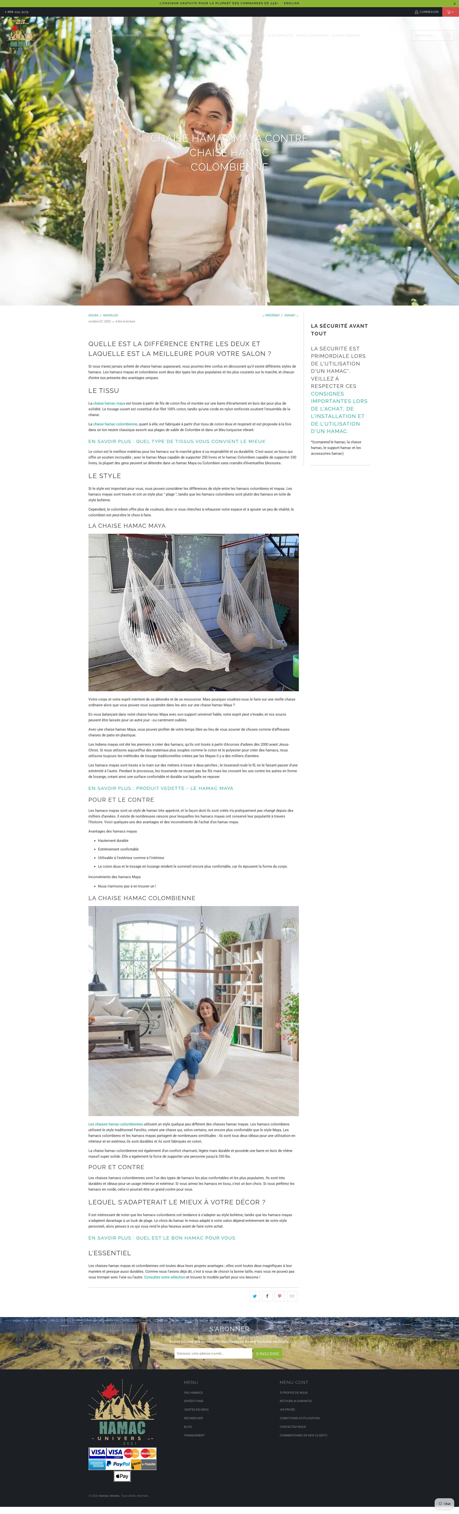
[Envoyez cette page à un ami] (292, 1296)
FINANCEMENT (194, 1435)
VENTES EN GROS (196, 1409)
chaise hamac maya (109, 403)
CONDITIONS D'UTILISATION (300, 1418)
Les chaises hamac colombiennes (115, 1124)
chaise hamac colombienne (115, 424)
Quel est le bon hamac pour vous (185, 1237)
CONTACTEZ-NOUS (293, 1427)
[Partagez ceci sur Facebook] (267, 1296)
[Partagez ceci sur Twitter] (255, 1296)
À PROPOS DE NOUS (294, 1392)
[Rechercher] (448, 35)
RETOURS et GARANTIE (296, 1401)
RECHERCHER (193, 1418)
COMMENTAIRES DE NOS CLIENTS (303, 1435)
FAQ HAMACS (193, 1392)
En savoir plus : (111, 441)
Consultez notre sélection (164, 1277)
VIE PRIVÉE (287, 1409)
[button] (96, 36)
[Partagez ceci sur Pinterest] (280, 1296)
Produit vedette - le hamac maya (184, 788)
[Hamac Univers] (20, 35)
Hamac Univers (109, 1496)
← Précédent (271, 315)
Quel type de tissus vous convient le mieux (200, 441)
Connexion (429, 12)
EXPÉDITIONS (193, 1401)
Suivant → (291, 315)
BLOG (188, 1427)
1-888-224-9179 (16, 12)
